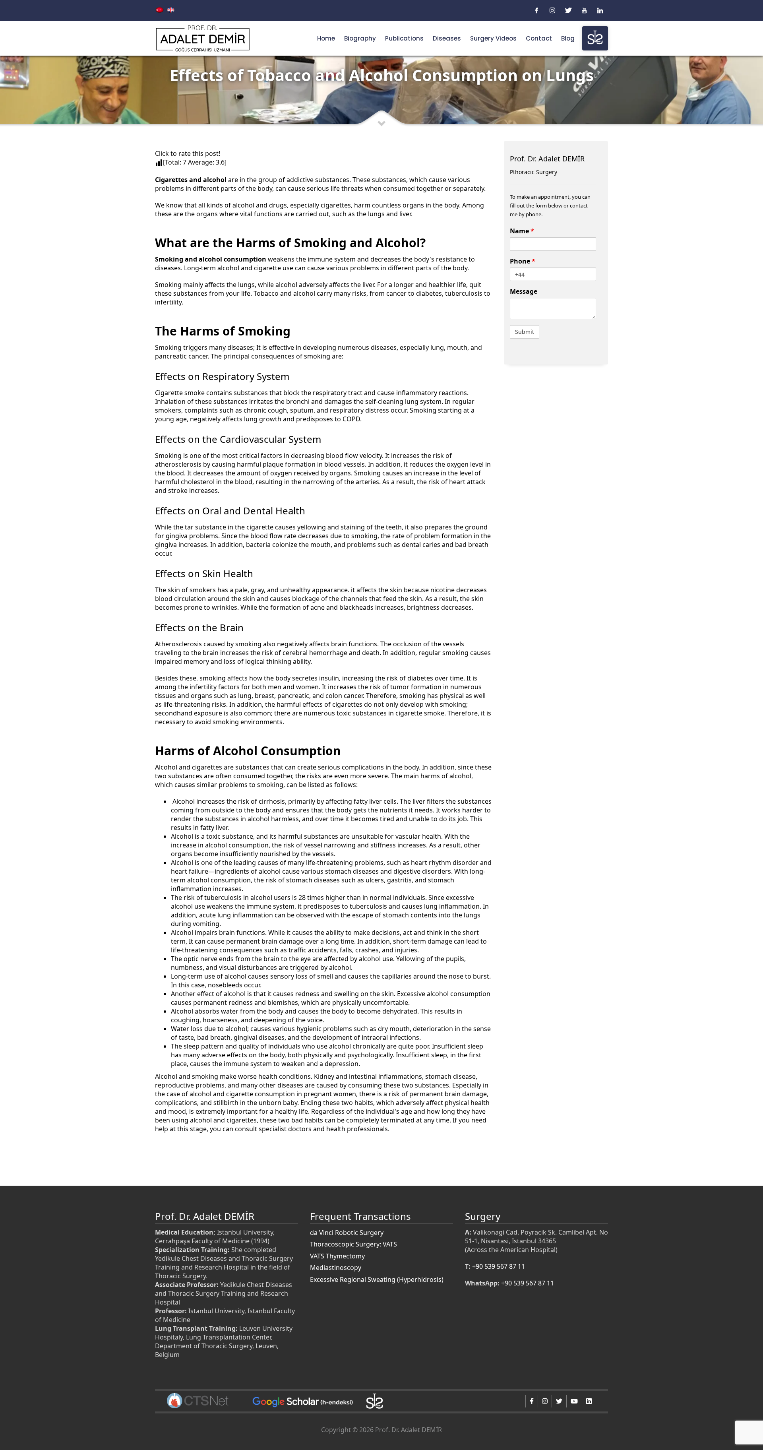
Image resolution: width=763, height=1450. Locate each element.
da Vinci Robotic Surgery (346, 1232)
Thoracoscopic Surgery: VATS (353, 1244)
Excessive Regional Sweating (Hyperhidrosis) (376, 1279)
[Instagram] (552, 10)
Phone (522, 261)
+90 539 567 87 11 (498, 1266)
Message (523, 291)
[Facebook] (536, 10)
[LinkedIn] (600, 10)
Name (522, 231)
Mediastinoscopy (335, 1267)
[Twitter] (568, 10)
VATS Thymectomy (337, 1256)
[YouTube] (584, 10)
